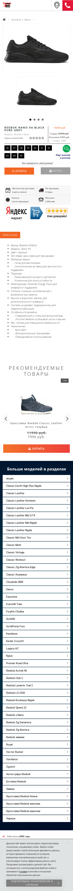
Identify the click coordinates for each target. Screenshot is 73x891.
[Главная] (4, 19)
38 (21, 147)
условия (23, 871)
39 (28, 147)
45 (21, 155)
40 (35, 147)
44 (14, 155)
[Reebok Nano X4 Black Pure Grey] (36, 49)
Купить (57, 170)
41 (42, 147)
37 (14, 147)
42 (49, 147)
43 (7, 155)
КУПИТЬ (21, 171)
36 (7, 147)
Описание (10, 235)
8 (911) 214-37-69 (67, 5)
